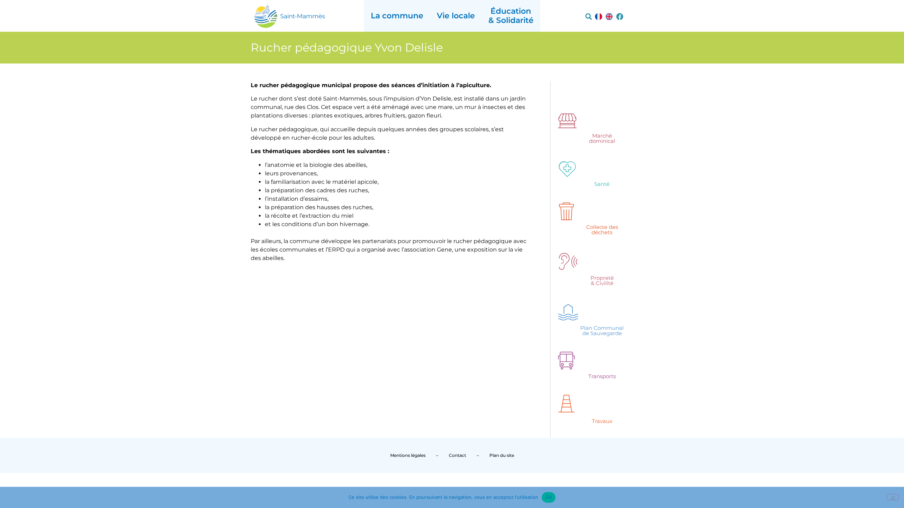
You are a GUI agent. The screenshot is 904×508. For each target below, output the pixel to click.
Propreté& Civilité (602, 280)
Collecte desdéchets (602, 230)
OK (548, 497)
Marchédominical (602, 138)
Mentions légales (408, 455)
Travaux (602, 421)
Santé (601, 184)
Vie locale (456, 15)
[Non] (893, 497)
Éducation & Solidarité (511, 15)
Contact (457, 455)
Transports (602, 376)
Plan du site (501, 455)
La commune (397, 15)
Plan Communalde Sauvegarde (602, 331)
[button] (589, 17)
